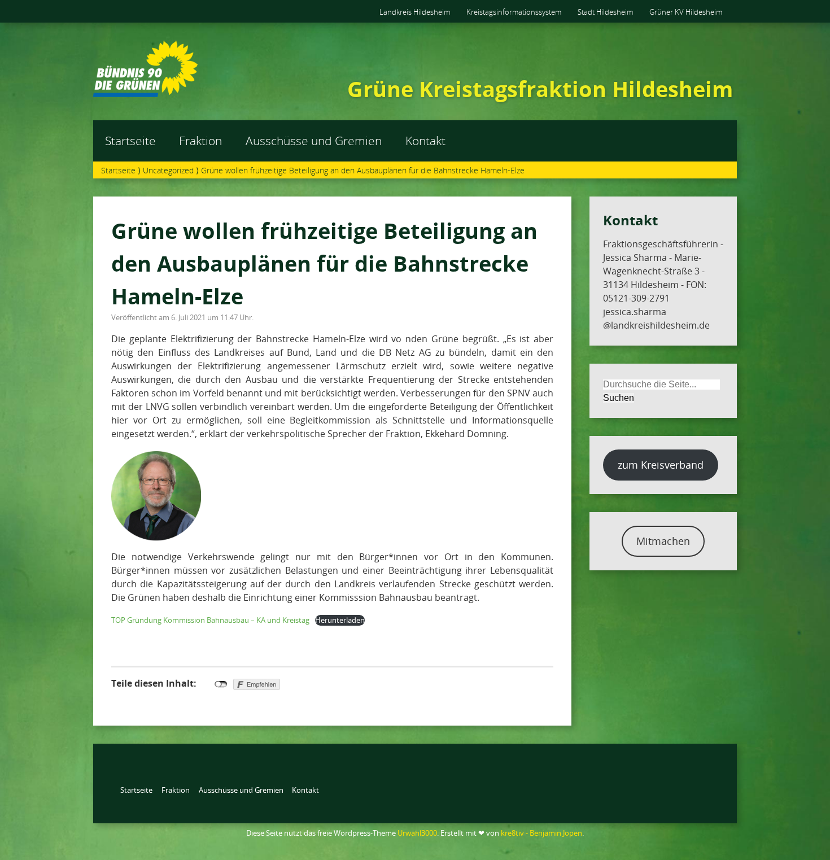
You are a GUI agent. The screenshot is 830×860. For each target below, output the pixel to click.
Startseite (130, 141)
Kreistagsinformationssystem (513, 12)
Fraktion (200, 141)
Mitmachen (663, 541)
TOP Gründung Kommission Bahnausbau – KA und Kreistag (210, 620)
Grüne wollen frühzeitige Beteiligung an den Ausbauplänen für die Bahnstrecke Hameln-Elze (324, 263)
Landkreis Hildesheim (414, 12)
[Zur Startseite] (145, 94)
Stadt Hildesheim (605, 12)
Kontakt (425, 141)
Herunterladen (340, 620)
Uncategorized (168, 170)
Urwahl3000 (417, 833)
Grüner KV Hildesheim (685, 12)
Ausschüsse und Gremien (314, 141)
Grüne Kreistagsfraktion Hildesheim (540, 88)
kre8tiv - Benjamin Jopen (541, 833)
